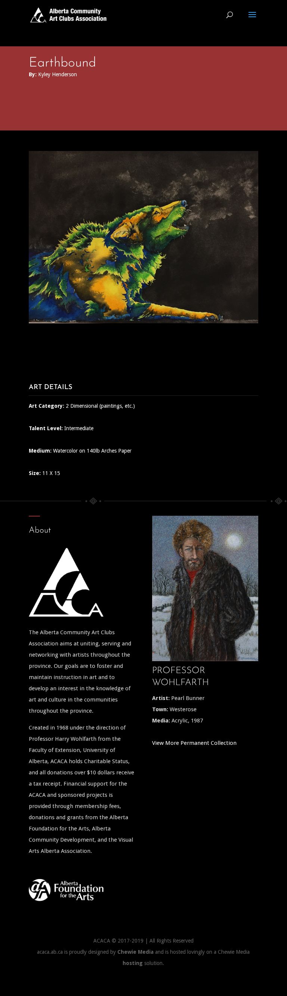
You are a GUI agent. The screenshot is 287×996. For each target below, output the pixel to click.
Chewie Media (135, 952)
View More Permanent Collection (194, 743)
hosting (133, 963)
